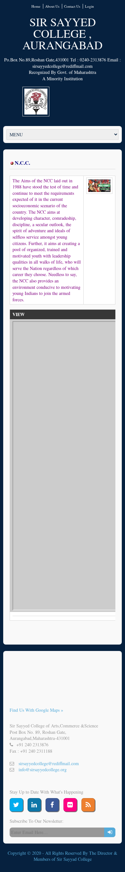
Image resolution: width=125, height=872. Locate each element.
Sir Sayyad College (74, 859)
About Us (52, 6)
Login (89, 6)
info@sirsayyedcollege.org (43, 769)
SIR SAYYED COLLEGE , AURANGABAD (62, 33)
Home (35, 6)
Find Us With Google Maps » (36, 710)
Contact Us (72, 6)
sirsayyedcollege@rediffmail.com (49, 763)
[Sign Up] (109, 832)
